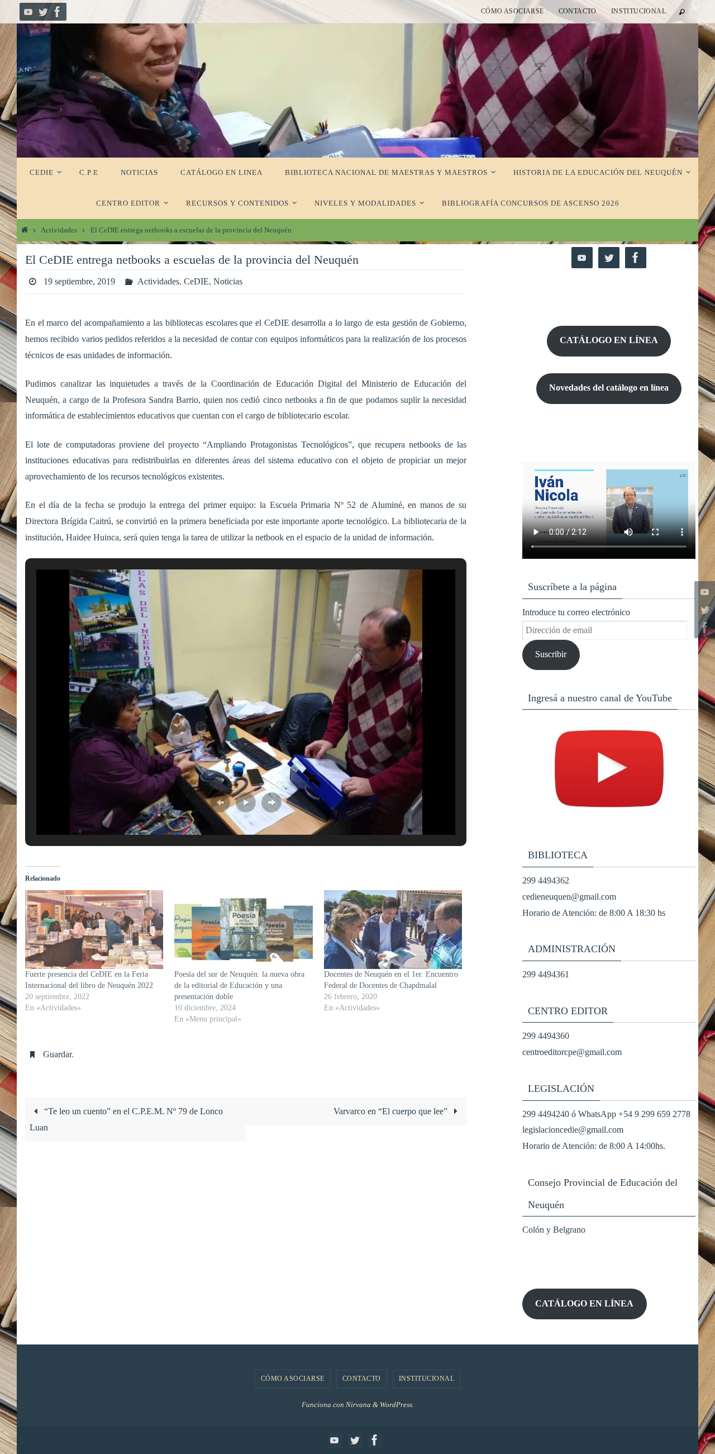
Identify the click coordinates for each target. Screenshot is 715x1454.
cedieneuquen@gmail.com (569, 896)
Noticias (227, 281)
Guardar (57, 1054)
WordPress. (397, 1404)
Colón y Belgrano (553, 1229)
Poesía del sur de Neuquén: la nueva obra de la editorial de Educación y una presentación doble (239, 985)
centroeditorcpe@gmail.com (572, 1052)
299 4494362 (545, 880)
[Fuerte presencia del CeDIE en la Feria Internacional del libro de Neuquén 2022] (94, 929)
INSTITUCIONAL (638, 11)
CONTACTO (578, 11)
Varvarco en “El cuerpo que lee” (391, 1111)
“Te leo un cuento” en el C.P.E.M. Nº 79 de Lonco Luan (126, 1119)
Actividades (59, 230)
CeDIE (196, 281)
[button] (220, 802)
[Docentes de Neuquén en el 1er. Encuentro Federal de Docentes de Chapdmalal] (393, 929)
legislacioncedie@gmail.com (572, 1129)
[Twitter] (43, 12)
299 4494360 (545, 1035)
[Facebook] (57, 12)
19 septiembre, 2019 (79, 281)
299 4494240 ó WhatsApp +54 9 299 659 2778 (606, 1114)
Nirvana (358, 1404)
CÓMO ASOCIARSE (512, 11)
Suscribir (550, 654)
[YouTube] (28, 12)
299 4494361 (545, 974)
